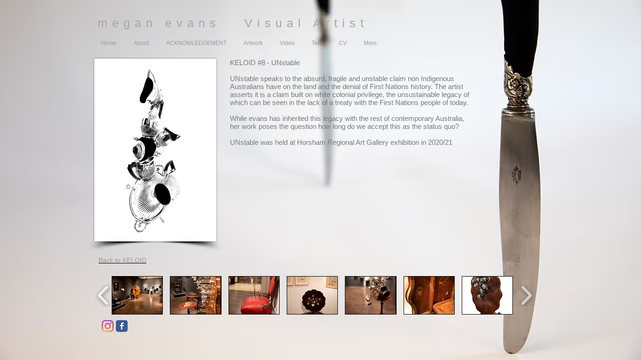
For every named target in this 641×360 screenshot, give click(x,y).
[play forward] (526, 295)
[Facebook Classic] (122, 326)
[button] (137, 295)
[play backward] (103, 295)
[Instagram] (108, 326)
